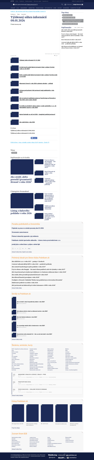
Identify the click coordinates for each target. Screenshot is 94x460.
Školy (66, 350)
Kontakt (16, 457)
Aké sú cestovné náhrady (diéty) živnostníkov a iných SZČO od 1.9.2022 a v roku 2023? (72, 20)
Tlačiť (56, 55)
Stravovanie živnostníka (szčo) (61, 423)
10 (22, 248)
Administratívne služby (16, 437)
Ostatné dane (50, 353)
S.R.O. (17, 8)
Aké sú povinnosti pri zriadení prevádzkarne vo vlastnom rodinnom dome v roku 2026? (39, 272)
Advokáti (13, 438)
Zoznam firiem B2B (19, 433)
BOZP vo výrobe (15, 352)
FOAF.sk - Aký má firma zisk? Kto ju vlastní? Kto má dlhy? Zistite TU (28, 11)
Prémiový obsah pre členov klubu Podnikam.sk (30, 257)
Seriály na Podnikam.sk (21, 294)
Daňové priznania (21, 318)
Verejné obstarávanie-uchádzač (71, 364)
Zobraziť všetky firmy (17, 449)
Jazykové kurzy (33, 437)
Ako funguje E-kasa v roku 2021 (17, 423)
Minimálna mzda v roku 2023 (68, 17)
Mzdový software (33, 446)
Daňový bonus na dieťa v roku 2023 (70, 23)
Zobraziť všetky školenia (17, 395)
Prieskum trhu (50, 445)
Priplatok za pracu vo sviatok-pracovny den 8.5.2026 (28, 228)
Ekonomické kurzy (15, 443)
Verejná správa (68, 361)
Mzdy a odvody (51, 349)
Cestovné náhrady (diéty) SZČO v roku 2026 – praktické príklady (50, 181)
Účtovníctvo (48, 8)
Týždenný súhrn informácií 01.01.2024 (29, 60)
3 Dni (75, 27)
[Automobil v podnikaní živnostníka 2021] (76, 413)
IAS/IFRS (31, 350)
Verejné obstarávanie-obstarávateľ (72, 362)
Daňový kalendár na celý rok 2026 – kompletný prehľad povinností (37, 114)
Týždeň (78, 27)
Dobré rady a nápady (37, 1)
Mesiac (82, 27)
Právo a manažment (52, 361)
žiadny (66, 367)
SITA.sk (16, 1)
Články (18, 14)
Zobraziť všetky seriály (17, 339)
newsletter (14, 152)
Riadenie (49, 365)
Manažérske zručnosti (34, 357)
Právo (49, 359)
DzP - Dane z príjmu (16, 365)
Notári (49, 437)
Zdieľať (34, 138)
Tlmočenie (67, 438)
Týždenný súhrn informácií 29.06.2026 (23, 130)
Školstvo (67, 349)
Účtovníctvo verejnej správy (70, 357)
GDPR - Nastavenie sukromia (23, 457)
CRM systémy (14, 440)
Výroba (66, 365)
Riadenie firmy (50, 367)
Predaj (49, 364)
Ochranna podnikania (22, 303)
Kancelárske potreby (34, 440)
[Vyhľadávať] (62, 5)
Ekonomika (66, 8)
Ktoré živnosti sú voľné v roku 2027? (71, 39)
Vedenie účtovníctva (69, 440)
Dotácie (13, 362)
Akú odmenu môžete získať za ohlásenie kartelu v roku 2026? (32, 311)
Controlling (14, 357)
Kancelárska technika (34, 438)
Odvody (60, 8)
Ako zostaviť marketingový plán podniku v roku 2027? (29, 266)
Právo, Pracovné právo (52, 362)
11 (25, 248)
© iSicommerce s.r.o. (18, 454)
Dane (54, 8)
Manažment (24, 8)
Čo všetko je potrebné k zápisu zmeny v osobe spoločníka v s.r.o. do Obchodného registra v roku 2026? (37, 106)
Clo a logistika (14, 356)
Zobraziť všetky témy (17, 252)
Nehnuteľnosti (50, 350)
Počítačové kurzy (51, 440)
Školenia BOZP (68, 437)
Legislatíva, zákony (33, 355)
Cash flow (14, 353)
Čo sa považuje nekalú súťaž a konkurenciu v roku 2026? (31, 325)
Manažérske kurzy (33, 445)
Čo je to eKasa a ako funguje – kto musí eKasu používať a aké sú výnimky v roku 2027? (72, 35)
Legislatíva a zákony (34, 353)
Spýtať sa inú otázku (27, 252)
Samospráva (50, 369)
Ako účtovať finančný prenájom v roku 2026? (25, 277)
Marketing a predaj (33, 362)
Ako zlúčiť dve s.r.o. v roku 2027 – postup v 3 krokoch (28, 261)
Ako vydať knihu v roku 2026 (27, 122)
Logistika (31, 356)
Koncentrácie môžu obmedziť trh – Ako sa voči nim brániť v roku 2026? (34, 334)
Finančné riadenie (33, 349)
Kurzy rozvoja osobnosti (34, 442)
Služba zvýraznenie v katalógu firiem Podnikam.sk (31, 424)
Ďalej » (29, 248)
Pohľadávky (50, 356)
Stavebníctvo (68, 353)
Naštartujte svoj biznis (67, 15)
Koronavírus (32, 352)
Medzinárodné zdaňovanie (35, 369)
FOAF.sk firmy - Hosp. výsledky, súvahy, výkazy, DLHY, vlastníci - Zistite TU (30, 142)
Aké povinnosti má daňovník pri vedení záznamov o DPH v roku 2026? (33, 285)
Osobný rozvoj (50, 352)
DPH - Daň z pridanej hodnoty (18, 364)
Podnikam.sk (21, 1)
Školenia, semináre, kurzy (22, 345)
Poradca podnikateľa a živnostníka (26, 224)
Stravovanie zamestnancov (20, 232)
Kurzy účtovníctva (33, 443)
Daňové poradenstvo (16, 442)
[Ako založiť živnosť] (47, 413)
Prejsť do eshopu (16, 428)
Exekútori (13, 446)
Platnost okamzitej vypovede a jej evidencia (25, 236)
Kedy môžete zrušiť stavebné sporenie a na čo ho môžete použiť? (50, 216)
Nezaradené (23, 14)
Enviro (13, 367)
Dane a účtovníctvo (15, 359)
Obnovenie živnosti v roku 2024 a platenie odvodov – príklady (36, 83)
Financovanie (39, 8)
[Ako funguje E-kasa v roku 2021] (18, 413)
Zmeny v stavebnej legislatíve (71, 369)
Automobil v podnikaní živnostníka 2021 (74, 424)
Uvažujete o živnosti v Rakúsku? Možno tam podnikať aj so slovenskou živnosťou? (37, 280)
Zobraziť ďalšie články (17, 288)
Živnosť (13, 8)
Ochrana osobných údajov (35, 455)
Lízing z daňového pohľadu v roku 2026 (21, 212)
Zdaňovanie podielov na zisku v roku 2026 (25, 282)
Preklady (49, 442)
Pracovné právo (51, 357)
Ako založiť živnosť (44, 423)
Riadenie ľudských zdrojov (53, 368)
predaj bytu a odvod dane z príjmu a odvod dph (26, 244)
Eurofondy (14, 369)
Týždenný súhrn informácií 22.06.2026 (23, 133)
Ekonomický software (16, 445)
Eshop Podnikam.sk (20, 401)
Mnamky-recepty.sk (28, 1)
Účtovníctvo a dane (69, 356)
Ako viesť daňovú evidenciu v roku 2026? (27, 317)
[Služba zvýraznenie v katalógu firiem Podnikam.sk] (32, 413)
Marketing (32, 8)
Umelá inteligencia (69, 359)
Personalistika (50, 355)
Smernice (67, 352)
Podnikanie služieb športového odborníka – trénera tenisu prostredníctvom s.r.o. (36, 240)
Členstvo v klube (75, 8)
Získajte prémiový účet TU (32, 4)
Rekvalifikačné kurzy (52, 446)
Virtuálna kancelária (69, 442)
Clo (12, 355)
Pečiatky (49, 438)
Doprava (13, 361)
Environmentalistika (16, 368)
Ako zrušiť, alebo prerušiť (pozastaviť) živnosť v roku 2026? (21, 179)
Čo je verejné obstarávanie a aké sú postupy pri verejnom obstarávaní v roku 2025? (49, 197)
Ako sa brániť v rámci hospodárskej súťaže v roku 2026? (31, 301)
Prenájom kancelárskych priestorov (55, 443)
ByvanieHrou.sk (45, 1)
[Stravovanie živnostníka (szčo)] (61, 413)
